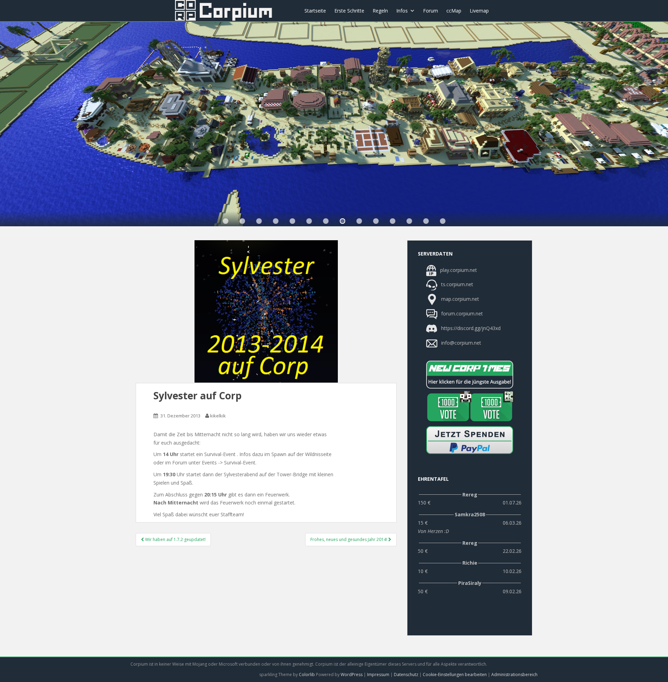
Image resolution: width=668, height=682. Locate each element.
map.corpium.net (459, 299)
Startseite (315, 10)
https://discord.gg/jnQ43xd (470, 328)
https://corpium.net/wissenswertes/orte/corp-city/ (242, 221)
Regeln (380, 10)
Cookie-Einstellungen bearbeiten (455, 674)
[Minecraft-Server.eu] (448, 407)
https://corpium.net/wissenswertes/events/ (275, 221)
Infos (402, 10)
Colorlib (307, 674)
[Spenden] (470, 440)
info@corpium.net (461, 342)
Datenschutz (406, 674)
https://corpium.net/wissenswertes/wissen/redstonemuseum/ (359, 221)
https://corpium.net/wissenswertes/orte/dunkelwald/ (259, 221)
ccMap (453, 10)
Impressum (378, 674)
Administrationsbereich (514, 674)
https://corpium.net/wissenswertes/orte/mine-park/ (325, 221)
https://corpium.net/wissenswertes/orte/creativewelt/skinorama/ (376, 221)
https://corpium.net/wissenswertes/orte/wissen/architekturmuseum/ (225, 221)
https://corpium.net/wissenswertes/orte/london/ (309, 221)
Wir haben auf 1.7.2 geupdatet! (175, 539)
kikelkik (218, 416)
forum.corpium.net (461, 313)
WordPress (352, 674)
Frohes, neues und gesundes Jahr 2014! (349, 539)
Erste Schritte (349, 10)
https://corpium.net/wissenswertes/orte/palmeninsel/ (342, 221)
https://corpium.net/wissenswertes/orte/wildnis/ (292, 221)
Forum (430, 10)
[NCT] (470, 375)
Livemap (479, 10)
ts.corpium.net (456, 284)
